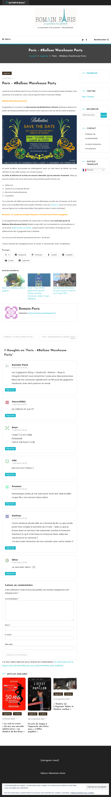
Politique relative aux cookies (82, 793)
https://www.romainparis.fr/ (42, 313)
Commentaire (12, 599)
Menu (8, 39)
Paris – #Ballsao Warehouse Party (29, 83)
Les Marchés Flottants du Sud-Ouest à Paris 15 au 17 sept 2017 (64, 291)
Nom (7, 625)
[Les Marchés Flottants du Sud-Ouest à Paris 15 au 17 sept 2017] (64, 279)
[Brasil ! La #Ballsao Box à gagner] (13, 279)
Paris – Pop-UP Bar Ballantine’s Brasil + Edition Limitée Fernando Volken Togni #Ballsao (38, 293)
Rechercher (100, 39)
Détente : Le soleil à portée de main (19, 337)
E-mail (8, 634)
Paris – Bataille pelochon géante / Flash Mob (59, 338)
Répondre (10, 390)
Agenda (7, 73)
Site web (9, 644)
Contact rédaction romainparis (93, 146)
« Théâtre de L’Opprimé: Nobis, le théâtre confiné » (63, 706)
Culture (17, 714)
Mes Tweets (88, 96)
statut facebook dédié (21, 227)
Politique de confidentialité (91, 136)
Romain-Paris (29, 308)
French (89, 170)
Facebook (92, 73)
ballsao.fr (55, 205)
